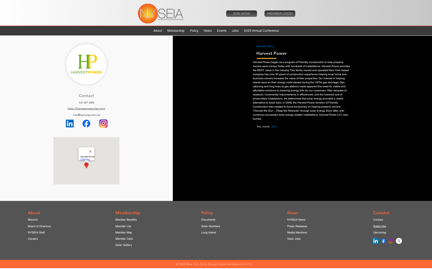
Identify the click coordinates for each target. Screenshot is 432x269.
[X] (399, 241)
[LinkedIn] (376, 241)
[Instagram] (391, 241)
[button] (158, 30)
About (34, 212)
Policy (207, 212)
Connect (381, 212)
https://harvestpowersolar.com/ (86, 108)
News (292, 212)
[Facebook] (383, 241)
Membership (127, 212)
